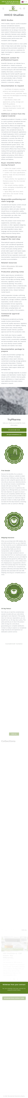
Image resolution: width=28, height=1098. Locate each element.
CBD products (10, 266)
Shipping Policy (14, 1060)
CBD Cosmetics (7, 862)
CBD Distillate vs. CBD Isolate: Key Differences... (12, 952)
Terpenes (4, 921)
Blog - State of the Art (14, 1064)
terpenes (10, 268)
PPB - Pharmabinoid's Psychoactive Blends (9, 772)
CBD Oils (4, 803)
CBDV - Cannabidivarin (7, 702)
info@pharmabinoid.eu (14, 434)
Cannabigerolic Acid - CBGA (20, 724)
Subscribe (22, 1090)
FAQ (14, 1043)
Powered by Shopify (20, 1096)
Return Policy (14, 1046)
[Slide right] (17, 978)
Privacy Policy (14, 1053)
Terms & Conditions (14, 1057)
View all (14, 733)
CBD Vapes (5, 832)
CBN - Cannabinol (6, 681)
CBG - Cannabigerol (19, 659)
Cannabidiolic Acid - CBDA (6, 724)
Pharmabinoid (11, 1096)
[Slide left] (10, 978)
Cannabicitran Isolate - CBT (20, 703)
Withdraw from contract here (14, 1050)
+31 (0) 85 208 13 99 (14, 430)
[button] (3, 8)
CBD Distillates (6, 891)
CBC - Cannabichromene (19, 682)
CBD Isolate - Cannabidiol (4, 660)
